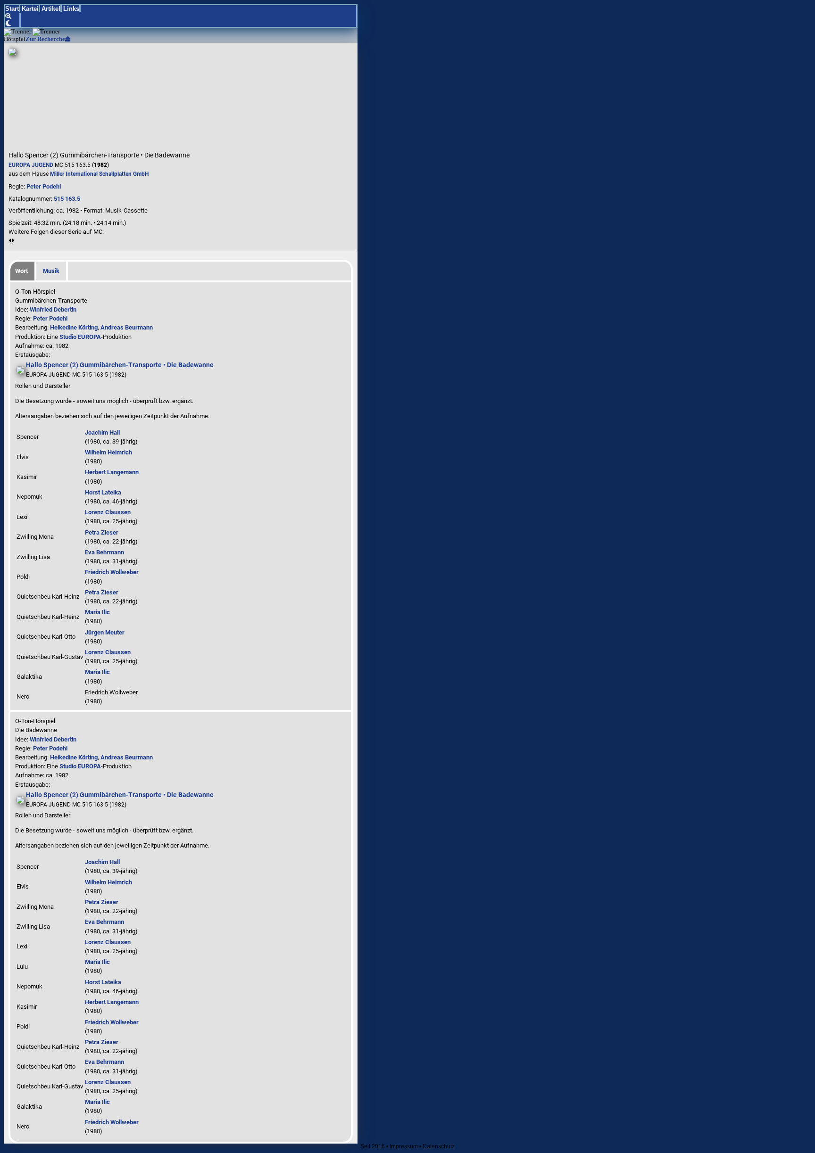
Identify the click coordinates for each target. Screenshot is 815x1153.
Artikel (51, 8)
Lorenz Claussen (108, 512)
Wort (21, 270)
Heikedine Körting (74, 327)
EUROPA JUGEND (30, 165)
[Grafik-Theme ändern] (13, 23)
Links (71, 8)
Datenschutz (439, 1146)
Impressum (404, 1146)
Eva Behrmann (104, 552)
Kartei (30, 8)
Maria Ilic (97, 612)
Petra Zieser (101, 532)
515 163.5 (67, 198)
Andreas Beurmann (126, 327)
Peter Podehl (43, 186)
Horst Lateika (103, 492)
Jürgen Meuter (105, 632)
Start (12, 8)
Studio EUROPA (80, 336)
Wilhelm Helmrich (108, 452)
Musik (51, 270)
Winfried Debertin (53, 309)
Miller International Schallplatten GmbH (99, 174)
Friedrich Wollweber (112, 572)
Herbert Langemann (112, 472)
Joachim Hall (102, 432)
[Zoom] (13, 16)
